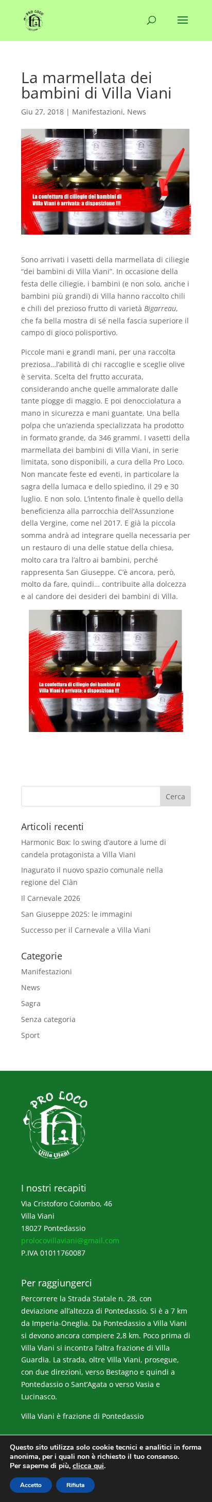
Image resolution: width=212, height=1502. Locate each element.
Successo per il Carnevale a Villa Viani (86, 930)
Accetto (31, 1485)
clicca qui (88, 1466)
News (136, 112)
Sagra (31, 1003)
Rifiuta (75, 1485)
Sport (30, 1035)
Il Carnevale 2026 (50, 898)
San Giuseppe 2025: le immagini (76, 914)
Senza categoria (48, 1019)
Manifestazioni (97, 112)
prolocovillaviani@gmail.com (70, 1240)
